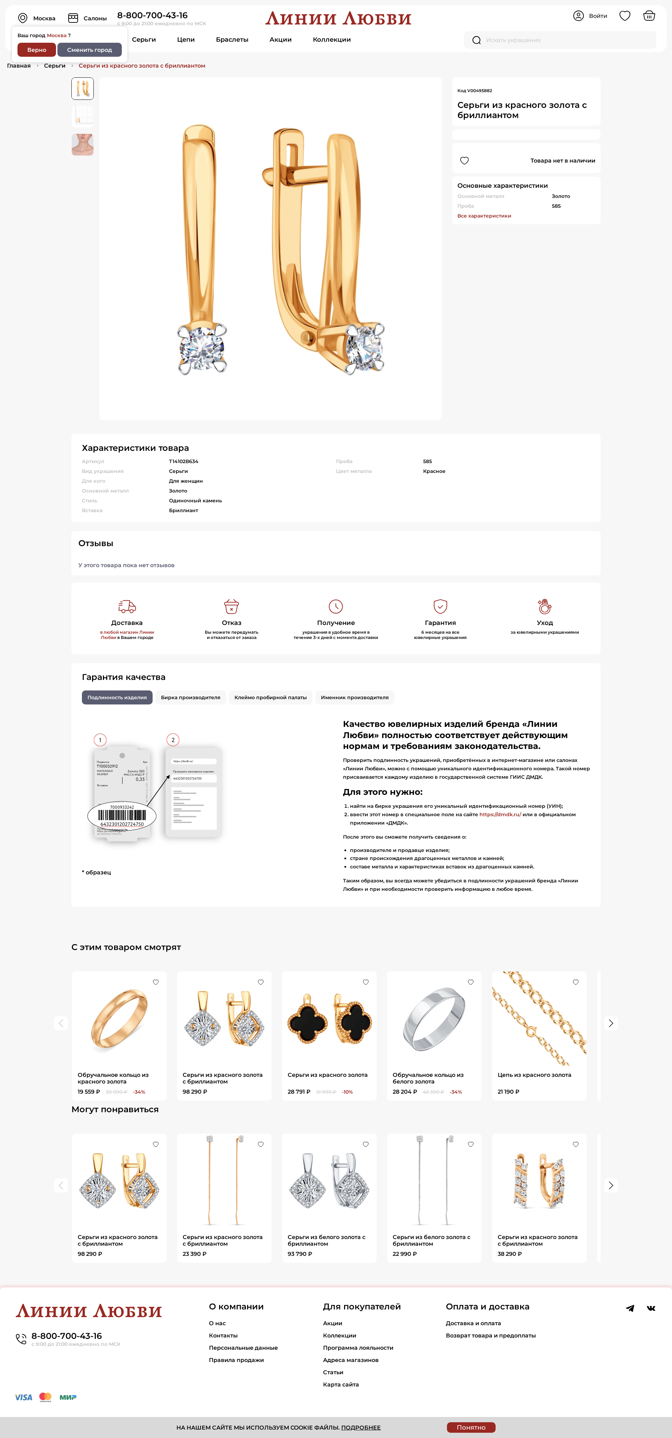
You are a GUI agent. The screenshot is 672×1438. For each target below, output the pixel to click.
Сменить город (89, 50)
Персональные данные (243, 1347)
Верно (36, 50)
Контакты (223, 1335)
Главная (19, 65)
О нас (217, 1323)
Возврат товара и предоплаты (491, 1335)
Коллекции (332, 39)
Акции (281, 39)
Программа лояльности (358, 1347)
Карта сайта (341, 1384)
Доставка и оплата (473, 1323)
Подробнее (361, 1427)
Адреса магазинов (351, 1360)
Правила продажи (236, 1360)
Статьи (333, 1372)
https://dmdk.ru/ (500, 814)
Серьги (144, 39)
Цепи (186, 39)
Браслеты (232, 39)
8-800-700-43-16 (152, 15)
